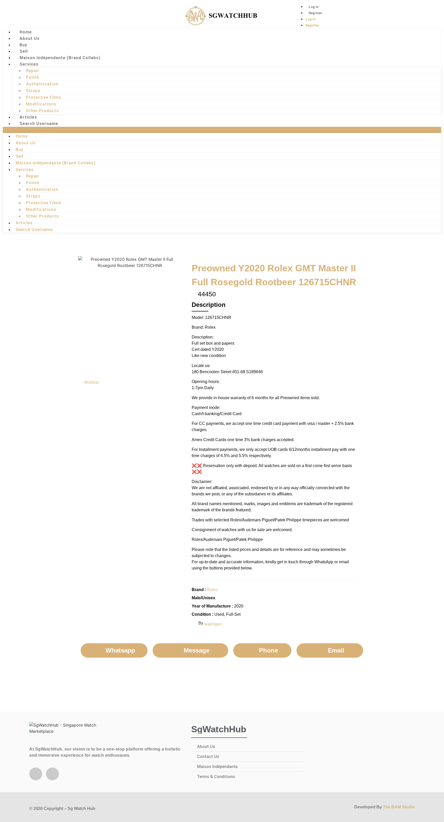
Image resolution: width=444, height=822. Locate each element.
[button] (222, 130)
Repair (32, 70)
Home (26, 32)
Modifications (41, 104)
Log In (314, 7)
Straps (33, 90)
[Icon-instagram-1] (33, 14)
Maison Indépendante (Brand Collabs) (60, 57)
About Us (30, 38)
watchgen (213, 624)
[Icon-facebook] (16, 14)
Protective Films (43, 97)
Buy (23, 44)
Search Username (39, 123)
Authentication (42, 84)
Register (315, 13)
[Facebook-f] (35, 773)
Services (29, 64)
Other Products (42, 110)
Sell (24, 51)
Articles (28, 117)
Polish (32, 77)
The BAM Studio (399, 807)
